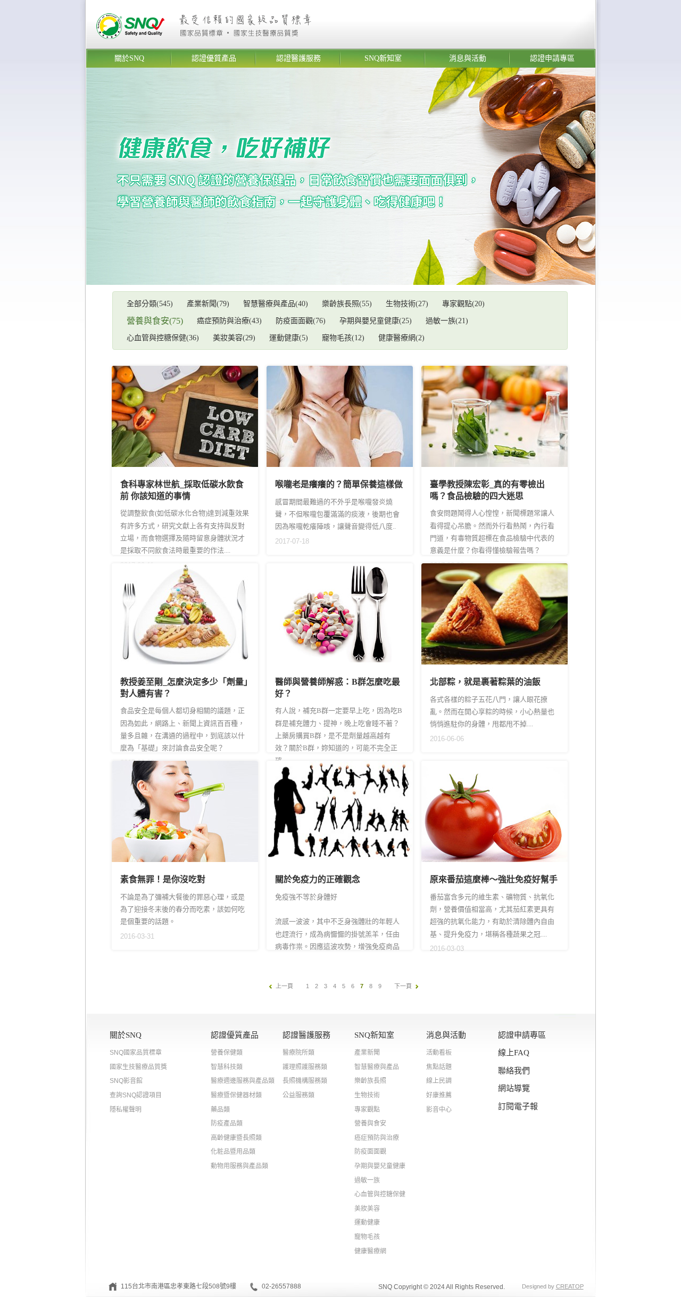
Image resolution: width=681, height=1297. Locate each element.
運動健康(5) (288, 338)
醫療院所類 (298, 1052)
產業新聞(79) (208, 304)
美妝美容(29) (234, 338)
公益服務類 (298, 1095)
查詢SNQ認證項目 (136, 1095)
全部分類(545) (150, 304)
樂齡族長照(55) (347, 304)
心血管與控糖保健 (379, 1194)
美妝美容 (367, 1208)
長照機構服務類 (305, 1081)
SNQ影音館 (126, 1081)
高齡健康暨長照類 (236, 1138)
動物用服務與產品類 (239, 1166)
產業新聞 (367, 1052)
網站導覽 (514, 1088)
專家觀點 (367, 1109)
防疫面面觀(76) (301, 321)
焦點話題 (439, 1067)
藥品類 (220, 1109)
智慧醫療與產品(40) (275, 304)
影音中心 (439, 1109)
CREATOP (570, 1286)
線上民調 (439, 1081)
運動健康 (367, 1222)
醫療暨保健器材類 (236, 1095)
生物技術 (367, 1095)
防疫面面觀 (370, 1151)
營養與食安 (370, 1123)
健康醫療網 (370, 1251)
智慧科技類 (227, 1067)
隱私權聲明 (126, 1109)
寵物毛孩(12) (343, 338)
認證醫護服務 (298, 58)
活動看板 (439, 1052)
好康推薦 (439, 1095)
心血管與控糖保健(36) (163, 338)
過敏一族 (367, 1180)
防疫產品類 (227, 1123)
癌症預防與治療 (376, 1138)
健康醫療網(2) (401, 338)
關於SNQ (129, 58)
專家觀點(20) (463, 304)
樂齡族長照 (370, 1081)
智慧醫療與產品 (376, 1067)
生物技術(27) (407, 304)
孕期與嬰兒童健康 (379, 1166)
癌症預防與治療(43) (229, 321)
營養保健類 (227, 1052)
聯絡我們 (514, 1070)
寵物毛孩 (367, 1237)
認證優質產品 (214, 58)
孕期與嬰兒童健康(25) (375, 321)
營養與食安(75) (155, 320)
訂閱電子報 (518, 1106)
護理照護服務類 (305, 1067)
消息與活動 (467, 58)
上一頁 (284, 986)
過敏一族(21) (447, 321)
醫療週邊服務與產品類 (243, 1081)
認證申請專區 (552, 58)
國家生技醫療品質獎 (138, 1067)
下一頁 (403, 986)
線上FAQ (513, 1052)
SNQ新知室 (383, 58)
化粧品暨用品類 (233, 1151)
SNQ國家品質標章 (136, 1052)
